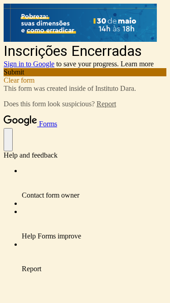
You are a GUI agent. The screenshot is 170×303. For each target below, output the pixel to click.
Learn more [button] (137, 64)
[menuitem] (94, 183)
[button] (85, 72)
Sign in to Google (29, 64)
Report (106, 104)
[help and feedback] (8, 139)
